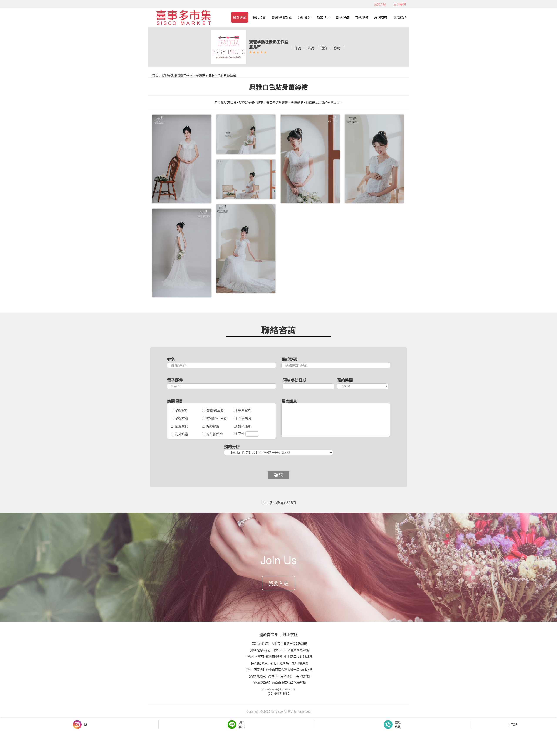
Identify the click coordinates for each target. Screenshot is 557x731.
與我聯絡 (399, 17)
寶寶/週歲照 (215, 410)
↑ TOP (513, 724)
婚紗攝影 (304, 17)
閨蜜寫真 (181, 426)
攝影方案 (239, 17)
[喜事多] (183, 16)
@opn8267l (285, 502)
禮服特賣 (259, 17)
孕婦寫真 (181, 410)
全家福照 (244, 418)
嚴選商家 (380, 17)
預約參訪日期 (294, 380)
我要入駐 (380, 4)
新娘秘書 (323, 17)
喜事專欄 (400, 4)
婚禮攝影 (244, 426)
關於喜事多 (268, 634)
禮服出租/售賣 (216, 418)
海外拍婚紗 (214, 434)
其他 (241, 433)
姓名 (171, 359)
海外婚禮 (181, 434)
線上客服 (290, 634)
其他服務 (361, 17)
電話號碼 (289, 359)
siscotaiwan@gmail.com (278, 689)
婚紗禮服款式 (282, 17)
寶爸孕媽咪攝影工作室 (177, 75)
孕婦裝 (200, 75)
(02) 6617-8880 (278, 693)
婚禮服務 (342, 17)
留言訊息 (289, 401)
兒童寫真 (244, 410)
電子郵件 (175, 380)
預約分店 (232, 446)
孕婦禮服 (181, 418)
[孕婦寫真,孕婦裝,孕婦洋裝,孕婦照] (181, 159)
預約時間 (345, 380)
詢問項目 (175, 401)
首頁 (155, 75)
